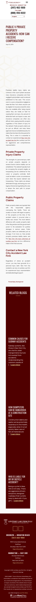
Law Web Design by (18, 593)
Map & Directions (18, 549)
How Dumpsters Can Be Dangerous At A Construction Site (17, 411)
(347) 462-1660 (18, 7)
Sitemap (20, 572)
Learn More (15, 365)
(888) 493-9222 (18, 13)
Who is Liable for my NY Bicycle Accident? (16, 479)
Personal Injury (11, 282)
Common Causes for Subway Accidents (18, 340)
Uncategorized (19, 282)
